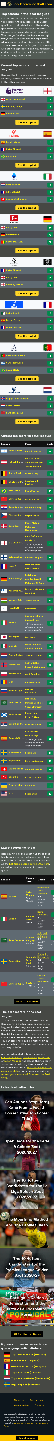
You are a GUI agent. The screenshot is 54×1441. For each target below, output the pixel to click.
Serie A (12, 918)
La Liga (12, 896)
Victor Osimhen (33, 777)
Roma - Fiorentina (42, 913)
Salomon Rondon (33, 648)
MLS (11, 793)
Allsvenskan (15, 752)
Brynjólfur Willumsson (17, 398)
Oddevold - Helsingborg (43, 956)
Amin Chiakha (32, 662)
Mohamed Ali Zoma (34, 583)
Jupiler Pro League (18, 473)
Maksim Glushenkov (31, 691)
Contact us (36, 1400)
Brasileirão (14, 490)
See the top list (27, 122)
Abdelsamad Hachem (31, 482)
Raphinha (11, 156)
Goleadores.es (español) (25, 1360)
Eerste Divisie (16, 655)
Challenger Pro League (20, 482)
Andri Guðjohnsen (34, 536)
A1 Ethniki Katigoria (18, 590)
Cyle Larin (30, 540)
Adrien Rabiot (13, 192)
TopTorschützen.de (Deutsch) (28, 1354)
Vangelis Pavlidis (14, 362)
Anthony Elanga (14, 106)
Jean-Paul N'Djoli (33, 655)
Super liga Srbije (17, 723)
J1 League (14, 636)
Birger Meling (32, 523)
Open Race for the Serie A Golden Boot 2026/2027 (27, 1146)
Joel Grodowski (33, 579)
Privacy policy (21, 1404)
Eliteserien (14, 664)
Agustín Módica (33, 451)
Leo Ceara (30, 637)
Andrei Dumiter (33, 682)
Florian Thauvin (14, 327)
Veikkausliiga (15, 557)
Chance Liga (15, 515)
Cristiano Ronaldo (11, 1057)
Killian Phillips (32, 717)
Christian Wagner (34, 761)
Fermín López (13, 142)
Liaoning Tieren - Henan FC (42, 978)
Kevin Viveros (32, 491)
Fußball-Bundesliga (18, 462)
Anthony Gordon (14, 284)
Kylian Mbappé (13, 149)
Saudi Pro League (18, 702)
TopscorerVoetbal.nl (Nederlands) (30, 1378)
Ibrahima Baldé (32, 564)
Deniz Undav (12, 234)
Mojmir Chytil (32, 515)
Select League (27, 1437)
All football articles (27, 1334)
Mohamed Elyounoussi (31, 528)
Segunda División (17, 738)
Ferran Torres (13, 320)
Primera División (17, 450)
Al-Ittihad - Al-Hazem (42, 934)
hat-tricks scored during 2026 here (29, 863)
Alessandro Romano (16, 199)
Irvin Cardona (32, 568)
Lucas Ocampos (33, 644)
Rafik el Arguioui (14, 412)
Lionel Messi (30, 1057)
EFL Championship (18, 542)
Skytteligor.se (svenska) (25, 1384)
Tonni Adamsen (33, 466)
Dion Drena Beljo (33, 507)
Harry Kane (12, 227)
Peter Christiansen (35, 667)
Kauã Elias (30, 785)
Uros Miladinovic (33, 724)
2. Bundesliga (16, 578)
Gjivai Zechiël (13, 405)
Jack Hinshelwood (15, 99)
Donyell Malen (13, 184)
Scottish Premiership (19, 714)
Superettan (15, 760)
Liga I (11, 681)
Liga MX (13, 646)
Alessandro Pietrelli (35, 616)
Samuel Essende (33, 769)
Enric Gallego (32, 735)
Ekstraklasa (15, 673)
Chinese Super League (20, 498)
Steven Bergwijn (33, 706)
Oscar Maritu (32, 499)
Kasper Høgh (31, 713)
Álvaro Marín (31, 731)
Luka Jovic (30, 593)
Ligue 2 (12, 566)
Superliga (13, 526)
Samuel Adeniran (34, 462)
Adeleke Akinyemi (34, 557)
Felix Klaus (30, 575)
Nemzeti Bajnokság (18, 600)
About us (19, 1400)
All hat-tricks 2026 (27, 1001)
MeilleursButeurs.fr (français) (28, 1366)
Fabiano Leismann (34, 589)
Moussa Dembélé (34, 702)
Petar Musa (31, 793)
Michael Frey (31, 473)
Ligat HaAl (14, 608)
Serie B (12, 622)
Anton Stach (12, 113)
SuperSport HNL (17, 507)
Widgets (39, 1404)
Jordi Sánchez (32, 674)
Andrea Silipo (32, 620)
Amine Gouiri (12, 313)
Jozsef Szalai (32, 600)
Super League (16, 768)
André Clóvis (12, 370)
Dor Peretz (30, 608)
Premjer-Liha (15, 785)
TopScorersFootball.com (32, 4)
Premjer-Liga (15, 690)
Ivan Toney (30, 698)
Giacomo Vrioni (32, 458)
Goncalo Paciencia (15, 355)
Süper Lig (13, 776)
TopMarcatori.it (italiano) (25, 1372)
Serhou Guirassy (14, 241)
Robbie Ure (30, 752)
